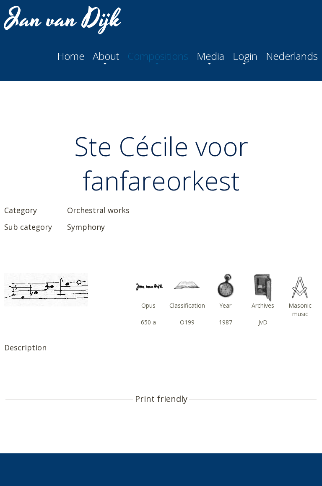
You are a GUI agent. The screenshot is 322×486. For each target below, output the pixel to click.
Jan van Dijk (63, 19)
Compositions (157, 56)
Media (210, 56)
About (106, 56)
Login (245, 56)
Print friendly (161, 399)
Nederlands (292, 56)
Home (70, 56)
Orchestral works (98, 210)
